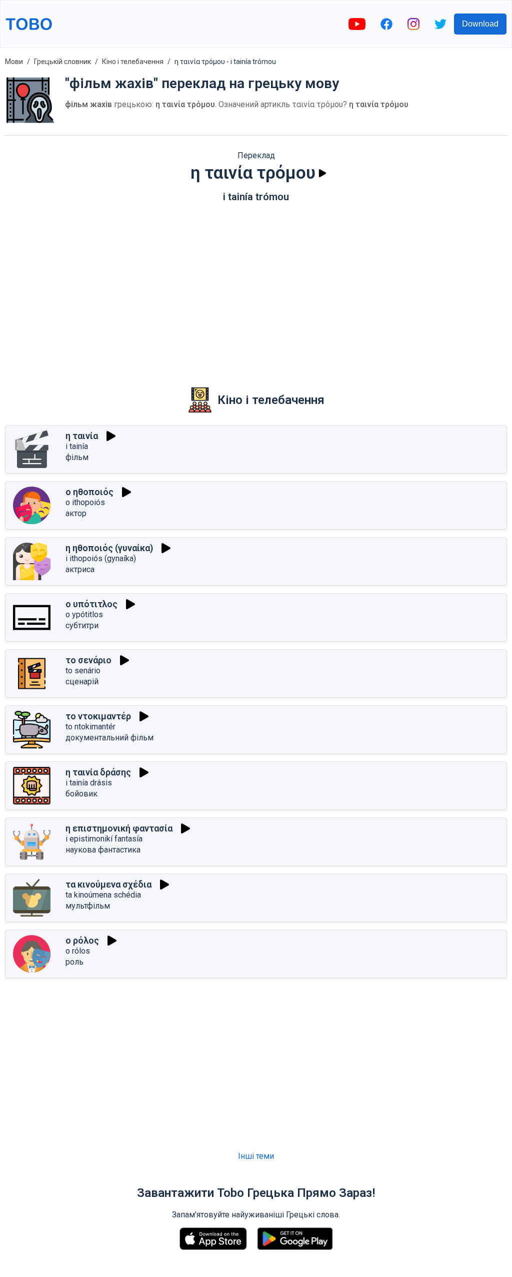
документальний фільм (110, 737)
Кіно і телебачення (133, 62)
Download (480, 24)
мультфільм (88, 906)
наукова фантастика (103, 850)
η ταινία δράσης (98, 772)
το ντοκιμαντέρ (98, 716)
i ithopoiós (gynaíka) (101, 558)
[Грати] (323, 173)
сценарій (82, 681)
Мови (14, 62)
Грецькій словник (62, 62)
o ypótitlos (84, 614)
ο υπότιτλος (92, 604)
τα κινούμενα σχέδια (109, 884)
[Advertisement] (256, 288)
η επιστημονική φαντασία (119, 828)
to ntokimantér (91, 726)
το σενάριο (89, 660)
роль (75, 962)
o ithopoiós (85, 502)
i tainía (77, 446)
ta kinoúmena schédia (103, 895)
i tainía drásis (89, 782)
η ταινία (82, 436)
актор (76, 513)
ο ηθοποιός (90, 492)
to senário (83, 670)
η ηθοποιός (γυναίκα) (109, 548)
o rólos (78, 951)
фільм (77, 457)
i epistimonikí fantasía (104, 838)
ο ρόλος (82, 940)
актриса (80, 569)
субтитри (82, 625)
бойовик (82, 793)
